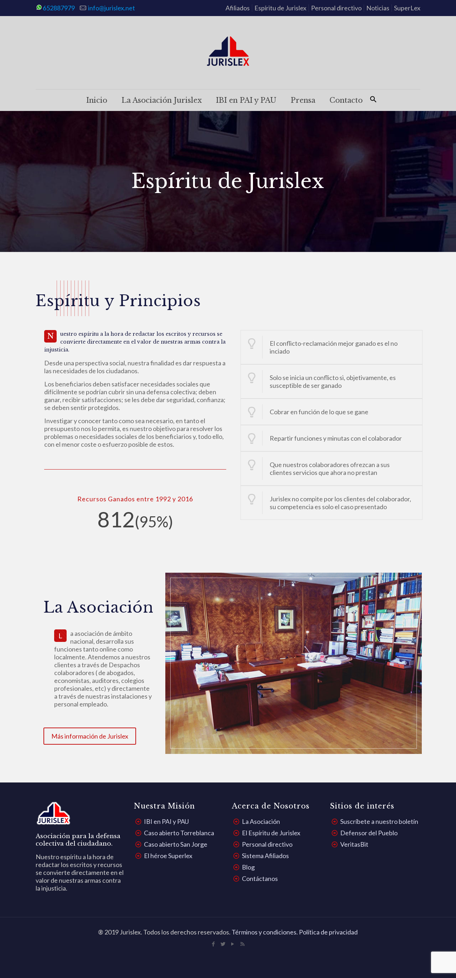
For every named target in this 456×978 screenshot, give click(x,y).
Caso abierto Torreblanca (179, 833)
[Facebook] (213, 944)
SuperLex (407, 8)
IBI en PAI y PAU (166, 821)
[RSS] (242, 944)
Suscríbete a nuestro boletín (379, 821)
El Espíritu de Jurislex (271, 833)
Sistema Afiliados (265, 856)
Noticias (377, 8)
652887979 (59, 8)
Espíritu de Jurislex (280, 8)
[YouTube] (233, 944)
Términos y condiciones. (265, 932)
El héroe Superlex (168, 856)
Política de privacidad (328, 932)
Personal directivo (336, 8)
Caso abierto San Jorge (175, 844)
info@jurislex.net (111, 8)
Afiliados (238, 8)
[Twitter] (223, 944)
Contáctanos (260, 878)
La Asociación (261, 821)
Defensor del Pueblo (369, 833)
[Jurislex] (228, 52)
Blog (248, 867)
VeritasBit (354, 844)
